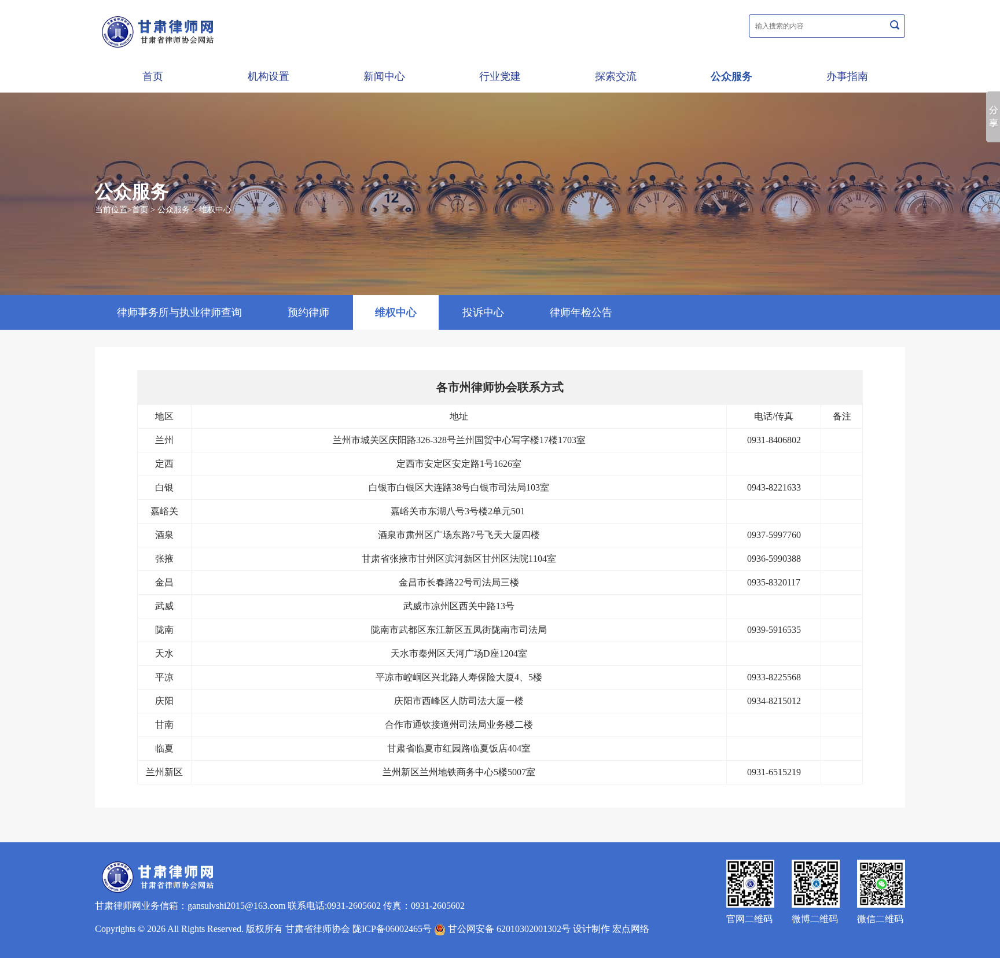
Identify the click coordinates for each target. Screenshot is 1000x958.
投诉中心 (483, 312)
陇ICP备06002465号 (392, 929)
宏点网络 (630, 929)
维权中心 (215, 209)
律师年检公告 (581, 312)
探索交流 (616, 76)
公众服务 (731, 76)
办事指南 (847, 76)
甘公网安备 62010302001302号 (508, 929)
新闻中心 (384, 76)
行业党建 (500, 76)
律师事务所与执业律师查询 (179, 312)
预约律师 (308, 312)
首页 (152, 76)
